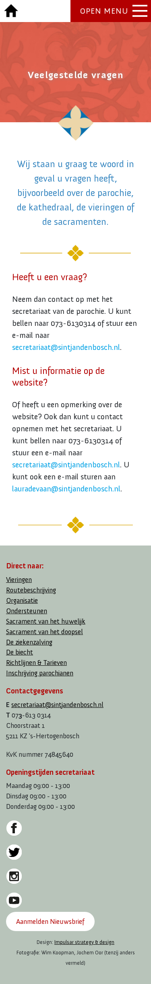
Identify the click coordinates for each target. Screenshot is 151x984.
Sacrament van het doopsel (44, 632)
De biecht (19, 652)
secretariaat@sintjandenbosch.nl (66, 347)
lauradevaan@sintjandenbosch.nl (66, 488)
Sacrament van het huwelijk (45, 621)
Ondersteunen (26, 611)
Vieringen (19, 580)
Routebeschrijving (31, 590)
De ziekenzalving (29, 642)
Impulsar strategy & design (84, 942)
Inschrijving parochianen (39, 673)
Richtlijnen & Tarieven (36, 663)
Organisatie (22, 600)
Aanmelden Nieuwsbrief (50, 921)
